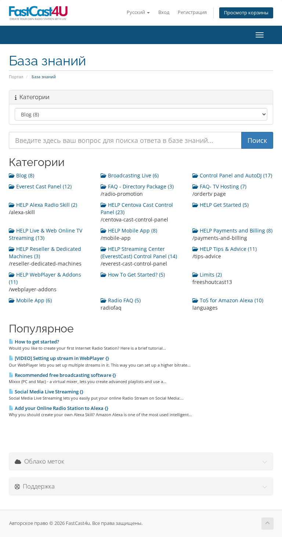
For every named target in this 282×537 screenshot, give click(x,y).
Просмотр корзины (246, 13)
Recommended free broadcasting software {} (65, 375)
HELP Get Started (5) (223, 204)
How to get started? (36, 341)
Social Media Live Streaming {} (48, 391)
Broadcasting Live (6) (132, 175)
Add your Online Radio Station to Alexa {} (61, 408)
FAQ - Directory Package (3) (140, 186)
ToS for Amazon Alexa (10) (230, 300)
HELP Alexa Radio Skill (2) (46, 204)
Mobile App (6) (33, 300)
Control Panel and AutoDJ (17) (235, 175)
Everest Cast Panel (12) (43, 186)
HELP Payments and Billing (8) (235, 230)
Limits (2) (210, 274)
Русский (136, 12)
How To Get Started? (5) (135, 274)
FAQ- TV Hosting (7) (222, 186)
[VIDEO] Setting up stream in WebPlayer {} (61, 358)
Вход (163, 12)
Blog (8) (24, 175)
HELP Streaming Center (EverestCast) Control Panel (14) (139, 252)
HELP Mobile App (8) (131, 230)
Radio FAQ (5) (123, 300)
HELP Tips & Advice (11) (227, 248)
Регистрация (192, 12)
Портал (16, 76)
